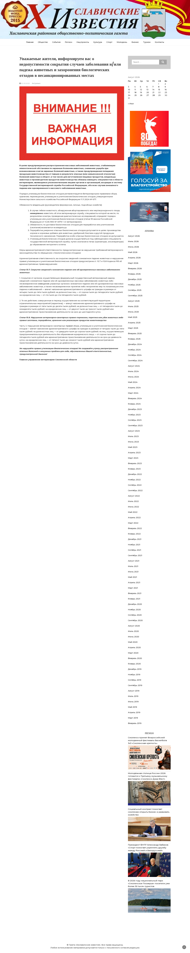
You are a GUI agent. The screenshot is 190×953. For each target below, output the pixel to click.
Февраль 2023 (135, 463)
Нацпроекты (83, 42)
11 (135, 89)
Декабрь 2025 (135, 279)
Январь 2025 (134, 339)
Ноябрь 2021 (134, 544)
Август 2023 (134, 431)
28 (153, 95)
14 (153, 89)
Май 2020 (133, 642)
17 (129, 92)
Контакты (159, 42)
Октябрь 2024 (135, 355)
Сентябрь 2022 (135, 490)
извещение (43, 284)
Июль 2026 (133, 241)
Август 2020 (134, 626)
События (56, 42)
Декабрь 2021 (134, 539)
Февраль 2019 (134, 723)
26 (141, 95)
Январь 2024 (134, 404)
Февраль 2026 (135, 268)
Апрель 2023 (134, 452)
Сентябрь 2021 (135, 555)
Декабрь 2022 (135, 474)
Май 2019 (132, 707)
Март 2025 (133, 328)
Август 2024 (134, 366)
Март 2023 (133, 458)
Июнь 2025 (133, 312)
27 (147, 95)
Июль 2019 (133, 696)
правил (69, 326)
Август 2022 (134, 496)
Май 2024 (132, 382)
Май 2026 (132, 252)
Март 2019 (133, 718)
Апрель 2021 (134, 582)
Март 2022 (133, 523)
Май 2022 (132, 512)
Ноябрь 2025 (134, 285)
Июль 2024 (133, 371)
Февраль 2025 (135, 333)
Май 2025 (132, 317)
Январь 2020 (134, 664)
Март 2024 (133, 393)
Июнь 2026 (133, 247)
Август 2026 (134, 236)
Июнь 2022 (133, 507)
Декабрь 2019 (134, 669)
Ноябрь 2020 (134, 609)
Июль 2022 (133, 501)
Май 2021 (132, 577)
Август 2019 (133, 691)
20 (147, 92)
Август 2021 (133, 561)
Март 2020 (133, 653)
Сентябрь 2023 (135, 425)
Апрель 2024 (134, 387)
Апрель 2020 (134, 647)
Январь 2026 (134, 274)
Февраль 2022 (135, 528)
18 (135, 92)
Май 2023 (132, 447)
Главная (29, 42)
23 (166, 92)
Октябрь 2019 (134, 680)
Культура (97, 42)
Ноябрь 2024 (134, 350)
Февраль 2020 (135, 658)
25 (135, 95)
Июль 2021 (133, 566)
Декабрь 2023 (135, 409)
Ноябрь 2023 (134, 415)
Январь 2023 (134, 469)
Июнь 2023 (133, 442)
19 (141, 92)
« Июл (131, 103)
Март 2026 (133, 263)
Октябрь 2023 (135, 420)
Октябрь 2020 (135, 615)
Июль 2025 (133, 306)
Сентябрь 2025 (135, 295)
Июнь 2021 (133, 572)
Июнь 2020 (133, 637)
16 (166, 89)
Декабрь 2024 (135, 344)
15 (159, 89)
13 (147, 89)
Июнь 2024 (133, 377)
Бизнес (135, 42)
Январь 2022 (134, 534)
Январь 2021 (134, 599)
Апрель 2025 (134, 322)
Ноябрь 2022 (134, 479)
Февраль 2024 (135, 398)
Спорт (109, 42)
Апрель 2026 (134, 258)
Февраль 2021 (134, 593)
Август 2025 (134, 301)
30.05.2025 (25, 83)
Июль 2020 (133, 631)
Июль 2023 (133, 436)
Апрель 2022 (134, 517)
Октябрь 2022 (135, 485)
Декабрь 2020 (135, 604)
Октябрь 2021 (134, 550)
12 (141, 89)
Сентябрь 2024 (135, 360)
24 (129, 95)
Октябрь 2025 (134, 290)
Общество (43, 42)
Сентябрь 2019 (135, 685)
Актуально (36, 83)
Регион (68, 42)
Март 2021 (133, 588)
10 (129, 89)
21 (153, 92)
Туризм (146, 42)
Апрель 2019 (134, 712)
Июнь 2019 (133, 701)
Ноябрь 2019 (134, 674)
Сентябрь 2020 (135, 620)
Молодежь (122, 42)
